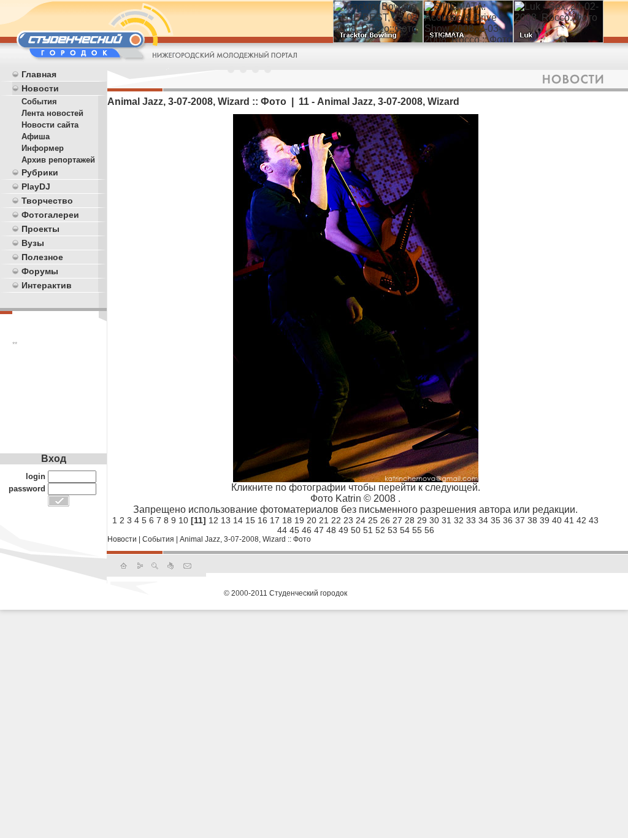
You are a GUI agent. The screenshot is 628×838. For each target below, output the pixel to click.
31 (446, 520)
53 (392, 530)
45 (294, 530)
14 (238, 520)
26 (385, 520)
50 (356, 530)
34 (483, 520)
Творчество (47, 201)
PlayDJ (35, 186)
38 (532, 520)
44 (282, 530)
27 (397, 520)
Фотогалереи (50, 215)
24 (361, 520)
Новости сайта (49, 124)
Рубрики (39, 172)
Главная (38, 74)
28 (410, 520)
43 (594, 520)
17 (275, 520)
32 (459, 520)
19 (299, 520)
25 (373, 520)
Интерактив (46, 285)
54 (405, 530)
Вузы (32, 243)
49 (343, 530)
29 (422, 520)
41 (569, 520)
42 (581, 520)
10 (183, 520)
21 (324, 520)
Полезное (42, 257)
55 (417, 530)
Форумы (39, 271)
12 (213, 520)
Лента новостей (52, 113)
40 (557, 520)
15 (250, 520)
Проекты (40, 229)
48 (331, 530)
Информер (42, 148)
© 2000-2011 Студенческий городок (285, 593)
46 (307, 530)
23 (348, 520)
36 (508, 520)
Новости (40, 88)
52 (380, 530)
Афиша (35, 136)
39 (545, 520)
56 (429, 530)
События (39, 101)
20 (311, 520)
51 (368, 530)
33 (471, 520)
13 (226, 520)
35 (495, 520)
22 (336, 520)
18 (287, 520)
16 (262, 520)
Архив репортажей (58, 159)
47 (319, 530)
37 (520, 520)
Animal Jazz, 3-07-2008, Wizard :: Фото (245, 539)
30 (434, 520)
